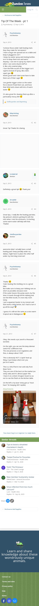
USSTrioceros (11, 449)
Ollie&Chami (11, 479)
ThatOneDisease (12, 459)
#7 (35, 334)
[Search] (36, 9)
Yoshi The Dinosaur (15, 467)
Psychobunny (7, 24)
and (17, 102)
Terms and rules (8, 581)
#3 (35, 183)
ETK (8, 469)
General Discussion (23, 479)
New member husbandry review (20, 477)
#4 (35, 209)
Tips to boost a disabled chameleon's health (17, 445)
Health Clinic (21, 449)
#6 (35, 276)
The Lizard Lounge (17, 469)
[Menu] (2, 9)
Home (4, 596)
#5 (35, 244)
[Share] (31, 42)
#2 (35, 123)
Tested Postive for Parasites (18, 457)
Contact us (6, 577)
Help (3, 591)
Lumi (8, 492)
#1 (35, 42)
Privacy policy (7, 586)
